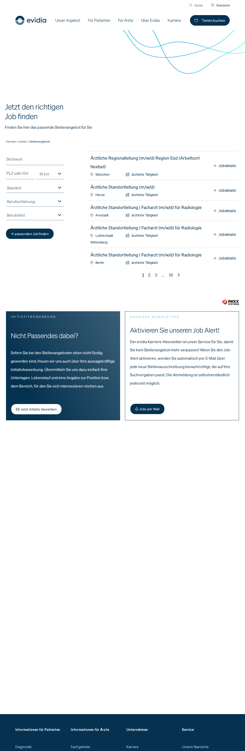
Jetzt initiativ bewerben (39, 409)
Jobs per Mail (149, 409)
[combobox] (50, 174)
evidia (23, 141)
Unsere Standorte (195, 747)
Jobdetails (227, 165)
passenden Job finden (32, 233)
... (162, 274)
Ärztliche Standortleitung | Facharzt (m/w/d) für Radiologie (146, 207)
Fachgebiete (80, 747)
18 (171, 274)
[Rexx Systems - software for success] (230, 302)
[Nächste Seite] (178, 274)
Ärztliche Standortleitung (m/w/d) (122, 187)
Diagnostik (23, 747)
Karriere (11, 141)
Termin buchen (213, 20)
